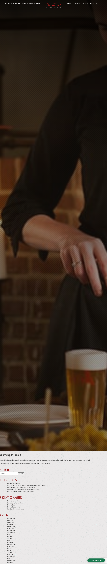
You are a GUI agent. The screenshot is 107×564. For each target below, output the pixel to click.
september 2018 (11, 556)
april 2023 (9, 538)
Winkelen (31, 3)
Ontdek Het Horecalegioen (13, 483)
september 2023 (11, 530)
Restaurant (8, 3)
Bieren (13, 505)
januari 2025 (10, 524)
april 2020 (9, 552)
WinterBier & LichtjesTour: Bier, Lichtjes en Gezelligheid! (20, 491)
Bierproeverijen (16, 507)
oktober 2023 (10, 528)
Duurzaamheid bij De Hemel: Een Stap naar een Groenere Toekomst (23, 489)
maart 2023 (10, 540)
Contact (91, 3)
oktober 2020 (10, 546)
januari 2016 (10, 562)
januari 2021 (10, 542)
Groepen (24, 3)
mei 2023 (9, 536)
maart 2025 (10, 520)
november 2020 (11, 544)
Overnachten (77, 3)
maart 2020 (10, 554)
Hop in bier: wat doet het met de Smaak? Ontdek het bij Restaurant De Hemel (26, 485)
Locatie (84, 3)
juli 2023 (9, 534)
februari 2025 (10, 522)
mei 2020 (9, 550)
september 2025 (11, 518)
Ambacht (69, 3)
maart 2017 (10, 558)
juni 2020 (9, 548)
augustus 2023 (11, 532)
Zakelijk (38, 3)
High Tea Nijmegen (16, 501)
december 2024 (11, 526)
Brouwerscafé (16, 3)
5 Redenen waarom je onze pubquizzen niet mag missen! (21, 487)
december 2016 (11, 560)
